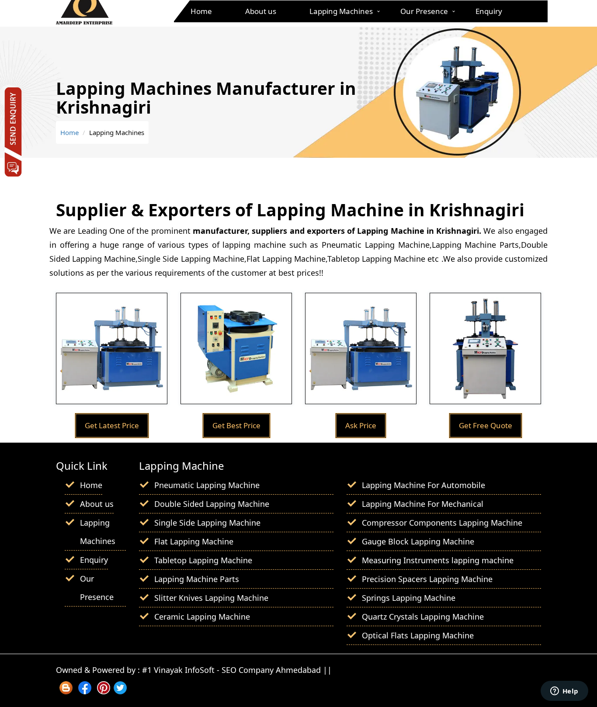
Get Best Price (236, 425)
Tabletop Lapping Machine (203, 560)
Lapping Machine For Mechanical (422, 504)
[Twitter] (120, 691)
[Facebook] (84, 691)
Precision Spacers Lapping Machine (427, 579)
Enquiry (489, 11)
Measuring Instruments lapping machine (438, 560)
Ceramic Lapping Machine (202, 616)
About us (260, 11)
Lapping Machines (341, 11)
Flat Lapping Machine (193, 541)
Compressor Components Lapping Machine (442, 522)
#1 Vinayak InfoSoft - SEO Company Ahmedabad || (237, 670)
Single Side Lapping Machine (207, 522)
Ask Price (360, 425)
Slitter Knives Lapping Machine (211, 598)
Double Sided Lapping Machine (211, 504)
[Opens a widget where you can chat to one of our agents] (564, 692)
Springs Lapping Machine (408, 598)
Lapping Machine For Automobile (423, 485)
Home (201, 11)
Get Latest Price (112, 425)
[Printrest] (103, 691)
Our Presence (424, 11)
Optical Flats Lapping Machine (418, 635)
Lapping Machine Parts (196, 579)
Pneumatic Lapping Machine (207, 485)
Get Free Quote (485, 425)
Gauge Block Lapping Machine (418, 541)
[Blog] (66, 691)
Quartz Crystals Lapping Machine (423, 616)
